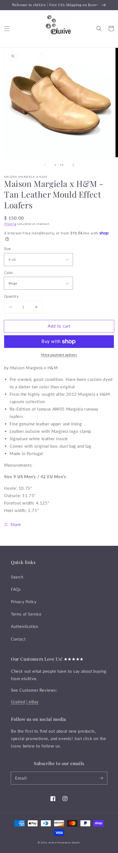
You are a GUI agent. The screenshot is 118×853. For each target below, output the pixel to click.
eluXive (53, 842)
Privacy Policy (23, 601)
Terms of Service (26, 614)
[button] (7, 29)
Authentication (24, 626)
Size (7, 249)
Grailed (18, 701)
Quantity (11, 296)
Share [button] (15, 524)
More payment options (59, 355)
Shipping (10, 223)
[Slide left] (45, 165)
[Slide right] (73, 165)
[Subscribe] (101, 778)
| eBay (32, 701)
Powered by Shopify (69, 842)
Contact (18, 639)
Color (8, 272)
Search (17, 577)
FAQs (16, 589)
